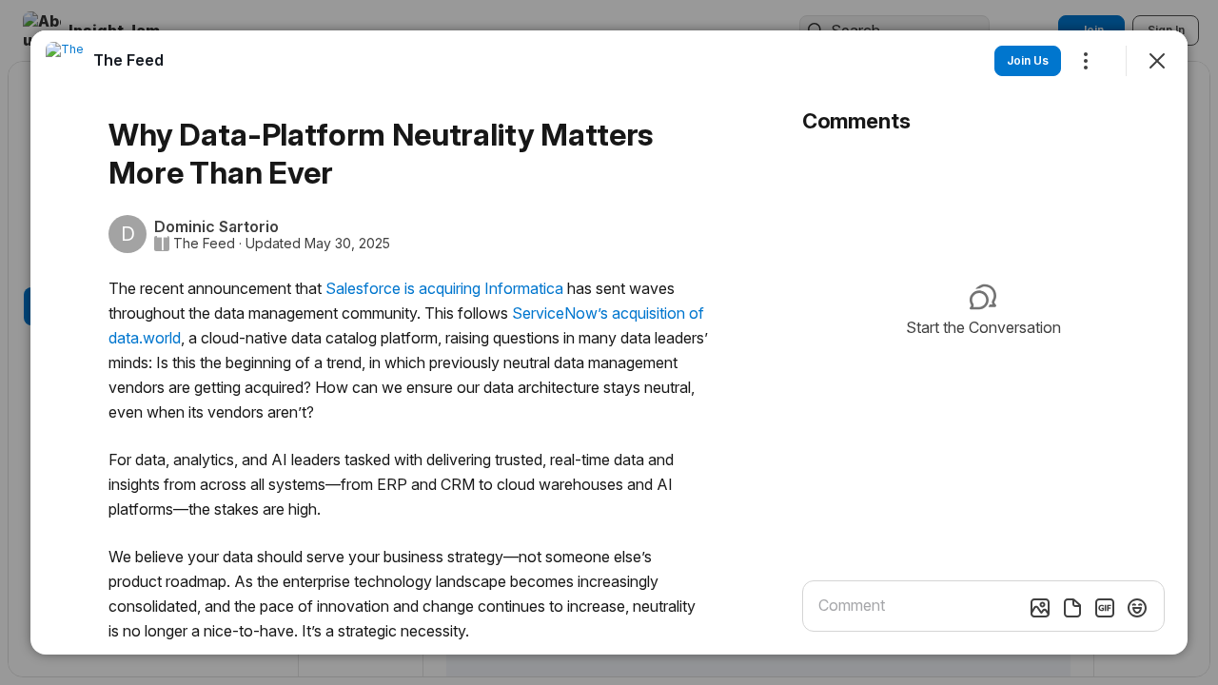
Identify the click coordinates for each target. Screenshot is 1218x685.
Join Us (1028, 60)
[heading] (128, 59)
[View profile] (65, 61)
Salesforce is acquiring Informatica (444, 288)
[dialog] (609, 342)
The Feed (204, 243)
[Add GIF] (1105, 608)
